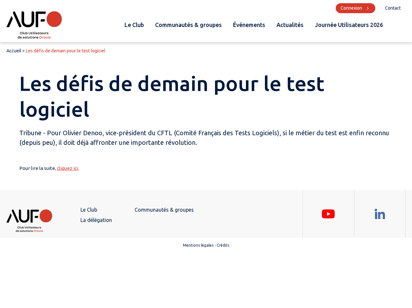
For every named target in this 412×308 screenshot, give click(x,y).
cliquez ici (67, 168)
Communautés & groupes (188, 25)
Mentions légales (198, 245)
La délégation (96, 220)
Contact (393, 8)
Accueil (13, 50)
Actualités (290, 25)
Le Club (134, 25)
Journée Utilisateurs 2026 (349, 25)
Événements (249, 25)
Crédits (223, 245)
